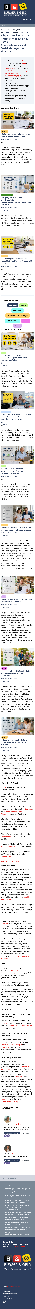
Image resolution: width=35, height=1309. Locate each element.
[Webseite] (8, 1135)
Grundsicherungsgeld (10, 861)
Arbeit (17, 326)
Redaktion (6, 1296)
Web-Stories (22, 1009)
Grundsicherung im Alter (10, 846)
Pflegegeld (5, 1047)
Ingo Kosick (24, 32)
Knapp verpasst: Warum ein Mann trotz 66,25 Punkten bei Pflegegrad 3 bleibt (16, 260)
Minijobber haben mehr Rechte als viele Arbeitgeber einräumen (15, 135)
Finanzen (4, 131)
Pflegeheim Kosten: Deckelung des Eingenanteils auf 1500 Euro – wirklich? (15, 742)
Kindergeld (13, 1026)
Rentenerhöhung (7, 836)
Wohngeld (18, 1045)
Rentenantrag (6, 856)
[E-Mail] (5, 1135)
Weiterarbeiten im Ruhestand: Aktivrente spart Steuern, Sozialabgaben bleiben (14, 470)
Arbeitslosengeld (7, 1045)
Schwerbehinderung (7, 195)
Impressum (5, 1099)
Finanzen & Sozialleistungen (17, 315)
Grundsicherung (12, 321)
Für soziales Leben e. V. (17, 1246)
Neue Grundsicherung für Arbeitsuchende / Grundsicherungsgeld (17, 73)
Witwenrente (6, 814)
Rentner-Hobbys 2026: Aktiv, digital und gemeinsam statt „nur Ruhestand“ (16, 673)
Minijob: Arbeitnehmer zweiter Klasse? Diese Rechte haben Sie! (17, 600)
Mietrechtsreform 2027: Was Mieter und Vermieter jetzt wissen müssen (16, 528)
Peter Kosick (9, 32)
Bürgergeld (17, 310)
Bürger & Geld (11, 68)
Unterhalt (5, 1023)
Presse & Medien (8, 1299)
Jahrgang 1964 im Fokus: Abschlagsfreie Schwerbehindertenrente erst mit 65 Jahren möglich (16, 201)
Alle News (13, 305)
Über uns (18, 1077)
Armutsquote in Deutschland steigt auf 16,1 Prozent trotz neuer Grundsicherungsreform (16, 416)
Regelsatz (4, 924)
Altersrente (28, 809)
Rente (7, 71)
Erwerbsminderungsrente (13, 811)
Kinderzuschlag (26, 1026)
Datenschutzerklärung (9, 1102)
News (24, 63)
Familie (25, 321)
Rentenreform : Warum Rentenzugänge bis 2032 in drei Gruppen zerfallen (14, 357)
